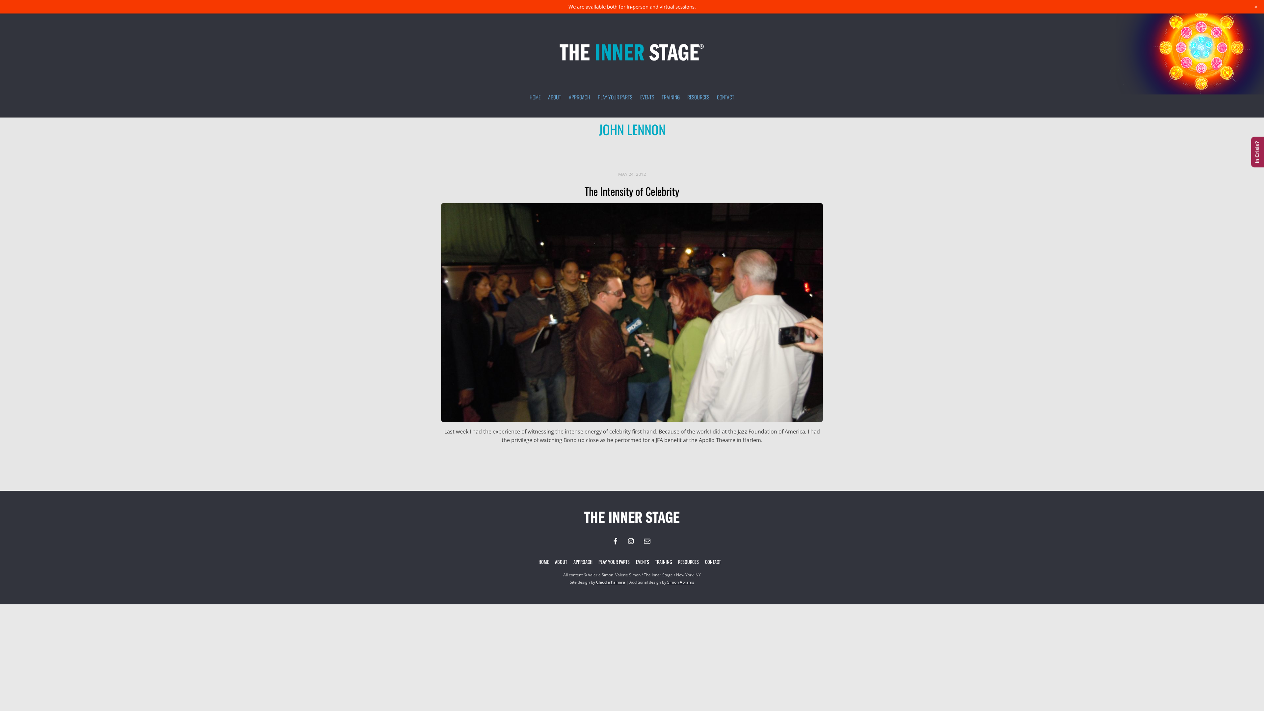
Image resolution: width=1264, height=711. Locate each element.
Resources (698, 97)
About (554, 97)
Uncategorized (749, 155)
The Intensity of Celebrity (632, 191)
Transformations (699, 155)
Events (647, 97)
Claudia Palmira (610, 582)
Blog (574, 155)
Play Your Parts (615, 97)
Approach (579, 97)
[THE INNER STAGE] (632, 63)
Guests (597, 155)
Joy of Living (630, 155)
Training (671, 97)
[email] (647, 541)
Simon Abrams (680, 582)
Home (535, 97)
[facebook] (615, 541)
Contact (725, 97)
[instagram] (631, 541)
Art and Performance (532, 155)
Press (661, 155)
